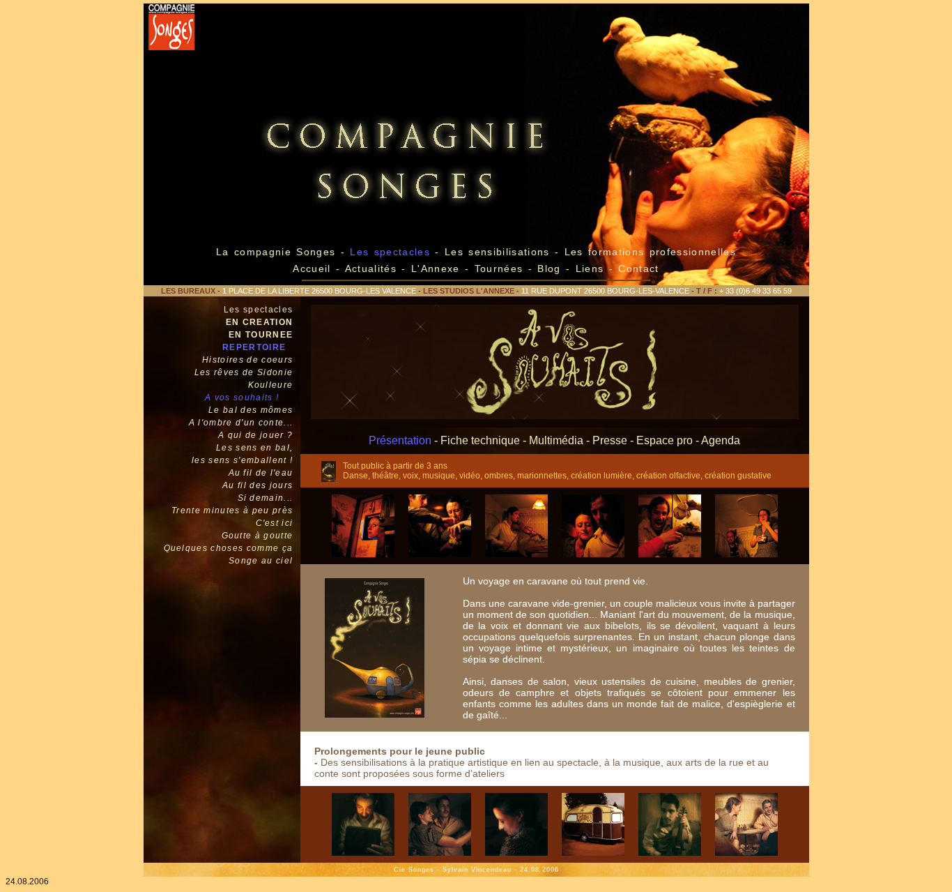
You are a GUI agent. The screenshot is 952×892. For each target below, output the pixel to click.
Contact (638, 268)
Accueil (311, 268)
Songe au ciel (261, 561)
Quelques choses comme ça (228, 548)
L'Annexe (435, 268)
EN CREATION (259, 322)
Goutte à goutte (257, 536)
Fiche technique (480, 440)
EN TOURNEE (261, 335)
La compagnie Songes (275, 251)
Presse (609, 440)
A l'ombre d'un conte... (241, 423)
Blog (548, 268)
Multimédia (556, 440)
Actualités (371, 268)
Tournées (498, 268)
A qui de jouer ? (255, 435)
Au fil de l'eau (261, 473)
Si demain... (265, 498)
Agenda (720, 440)
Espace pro (664, 440)
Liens (592, 268)
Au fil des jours (257, 485)
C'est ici (274, 523)
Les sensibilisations (500, 251)
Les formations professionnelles (650, 251)
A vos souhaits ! (242, 397)
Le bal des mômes (250, 410)
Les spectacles (258, 310)
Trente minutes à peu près (232, 510)
